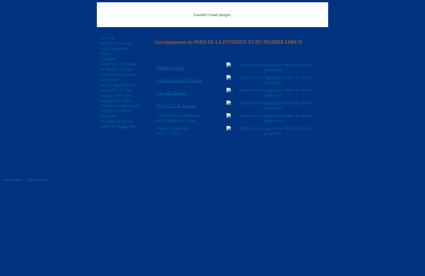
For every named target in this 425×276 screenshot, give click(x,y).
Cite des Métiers (171, 92)
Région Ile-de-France (175, 105)
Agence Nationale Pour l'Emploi (172, 131)
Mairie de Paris (170, 67)
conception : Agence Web (25, 179)
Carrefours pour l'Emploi (179, 80)
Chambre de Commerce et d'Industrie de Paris (178, 118)
